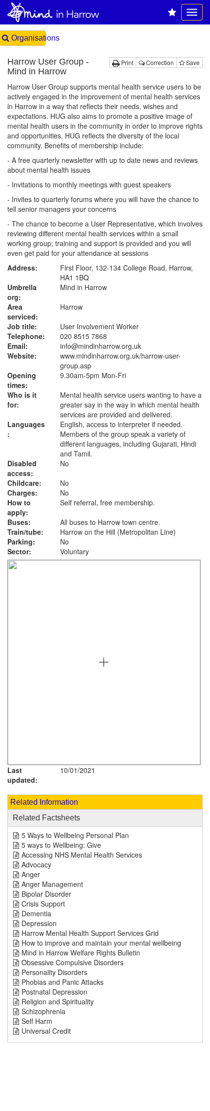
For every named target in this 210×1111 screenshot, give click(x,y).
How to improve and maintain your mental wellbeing (101, 943)
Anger (30, 874)
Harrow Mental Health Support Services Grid (90, 933)
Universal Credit (46, 1031)
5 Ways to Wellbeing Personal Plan (75, 835)
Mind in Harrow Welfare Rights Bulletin (80, 952)
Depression (39, 923)
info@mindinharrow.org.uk (100, 346)
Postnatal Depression (54, 992)
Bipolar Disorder (46, 894)
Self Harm (36, 1021)
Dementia (36, 913)
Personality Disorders (54, 972)
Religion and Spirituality (57, 1001)
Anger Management (52, 884)
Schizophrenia (43, 1011)
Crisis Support (43, 903)
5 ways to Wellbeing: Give (61, 845)
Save (192, 62)
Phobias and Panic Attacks (62, 982)
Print (126, 62)
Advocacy (36, 864)
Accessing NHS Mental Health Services (81, 855)
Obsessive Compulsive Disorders (72, 962)
